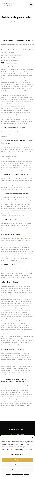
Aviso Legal (8, 474)
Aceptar (17, 460)
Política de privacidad (17, 474)
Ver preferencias (17, 470)
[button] (32, 438)
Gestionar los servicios (17, 454)
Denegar (17, 465)
